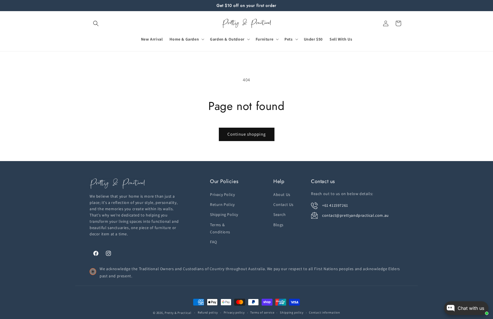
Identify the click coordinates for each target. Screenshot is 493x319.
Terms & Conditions (220, 228)
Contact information (324, 312)
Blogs (278, 224)
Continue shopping (246, 134)
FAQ (213, 241)
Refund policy (208, 312)
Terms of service (262, 312)
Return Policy (222, 204)
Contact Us (283, 204)
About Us (281, 194)
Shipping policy (292, 312)
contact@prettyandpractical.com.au (355, 215)
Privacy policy (234, 312)
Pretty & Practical (178, 313)
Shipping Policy (224, 214)
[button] (96, 23)
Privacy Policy (222, 194)
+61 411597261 (335, 205)
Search (279, 214)
